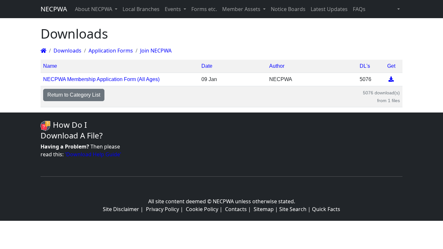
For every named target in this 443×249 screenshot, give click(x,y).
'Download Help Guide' (93, 154)
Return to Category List (73, 95)
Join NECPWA (156, 50)
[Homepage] (43, 50)
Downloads (67, 50)
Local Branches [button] (141, 9)
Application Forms (111, 50)
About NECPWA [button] (94, 9)
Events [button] (173, 9)
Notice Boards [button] (288, 9)
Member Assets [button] (242, 9)
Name (50, 66)
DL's (365, 66)
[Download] (391, 79)
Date (206, 66)
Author (276, 66)
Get (391, 66)
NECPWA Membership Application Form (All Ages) (101, 79)
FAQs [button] (359, 9)
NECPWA (54, 9)
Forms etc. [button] (204, 9)
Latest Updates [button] (329, 9)
